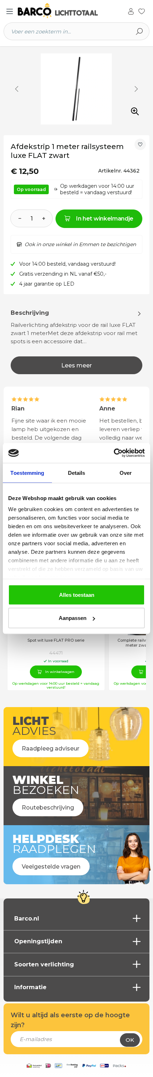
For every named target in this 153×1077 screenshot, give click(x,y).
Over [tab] (126, 472)
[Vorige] (17, 89)
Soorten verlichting (44, 964)
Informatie (30, 987)
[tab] (76, 341)
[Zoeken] (139, 31)
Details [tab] (76, 472)
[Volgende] (136, 89)
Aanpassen (72, 618)
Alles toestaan (76, 594)
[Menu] (10, 11)
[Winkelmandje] (149, 12)
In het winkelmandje (104, 218)
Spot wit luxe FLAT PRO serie (55, 640)
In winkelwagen (59, 671)
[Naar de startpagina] (58, 10)
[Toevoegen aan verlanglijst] (140, 144)
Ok (130, 1039)
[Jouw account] (131, 10)
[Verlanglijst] (141, 10)
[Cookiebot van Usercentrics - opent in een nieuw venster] (114, 453)
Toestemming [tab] (27, 472)
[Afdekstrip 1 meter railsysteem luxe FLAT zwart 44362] (76, 88)
